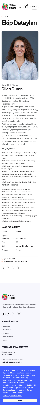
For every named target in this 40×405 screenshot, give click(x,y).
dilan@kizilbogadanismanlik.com (15, 261)
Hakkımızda (7, 330)
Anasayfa (6, 326)
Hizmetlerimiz (8, 337)
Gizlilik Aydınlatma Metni (12, 396)
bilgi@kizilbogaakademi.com (12, 362)
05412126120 (7, 355)
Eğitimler (6, 333)
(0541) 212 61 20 (9, 259)
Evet (20, 400)
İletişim (5, 340)
